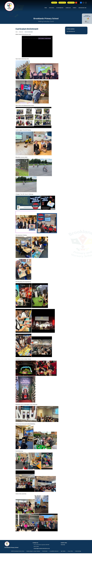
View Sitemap (44, 551)
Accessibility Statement (54, 551)
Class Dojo (63, 544)
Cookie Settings (48, 38)
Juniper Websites (36, 551)
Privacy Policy (70, 551)
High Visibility (63, 551)
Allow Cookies (41, 38)
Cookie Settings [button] (78, 551)
